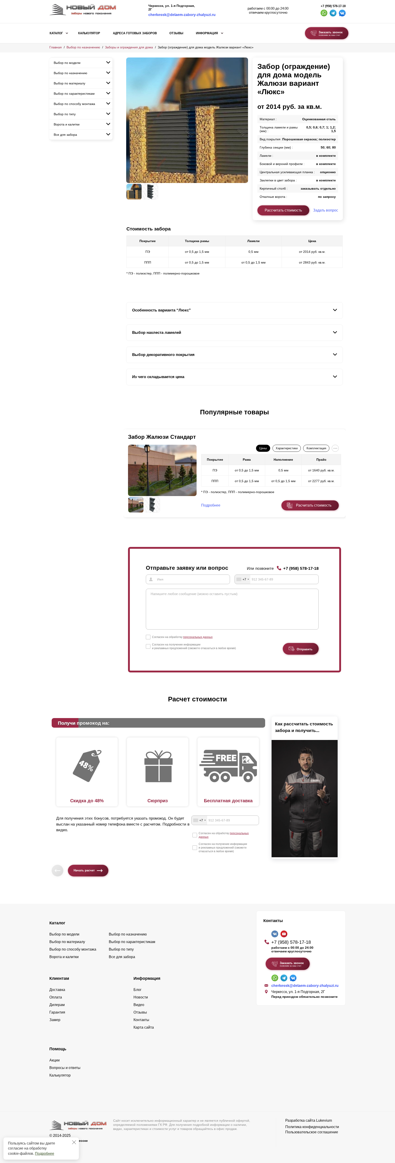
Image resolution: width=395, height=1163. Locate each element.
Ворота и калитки (67, 124)
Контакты (141, 1020)
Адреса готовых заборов (135, 33)
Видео (138, 1005)
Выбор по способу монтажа (74, 104)
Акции (54, 1060)
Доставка (57, 990)
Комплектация (316, 448)
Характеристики (287, 448)
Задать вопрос (325, 210)
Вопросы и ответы (64, 1068)
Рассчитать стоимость (283, 210)
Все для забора (65, 134)
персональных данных (198, 637)
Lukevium (324, 1120)
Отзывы (176, 33)
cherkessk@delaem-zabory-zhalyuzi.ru (182, 15)
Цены (263, 448)
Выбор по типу (65, 114)
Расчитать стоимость (313, 505)
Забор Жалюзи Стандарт (162, 437)
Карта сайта (143, 1027)
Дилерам (57, 1005)
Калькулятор (89, 33)
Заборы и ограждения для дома (129, 47)
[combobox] (242, 579)
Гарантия (57, 1012)
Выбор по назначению (83, 47)
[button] (128, 416)
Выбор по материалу (69, 83)
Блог (137, 990)
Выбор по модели (67, 63)
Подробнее (44, 1153)
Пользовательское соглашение (311, 1132)
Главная (55, 47)
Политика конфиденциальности (312, 1127)
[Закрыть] (74, 1142)
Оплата (55, 997)
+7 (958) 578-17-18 (333, 6)
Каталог (56, 33)
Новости (140, 997)
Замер (54, 1020)
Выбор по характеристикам (74, 93)
